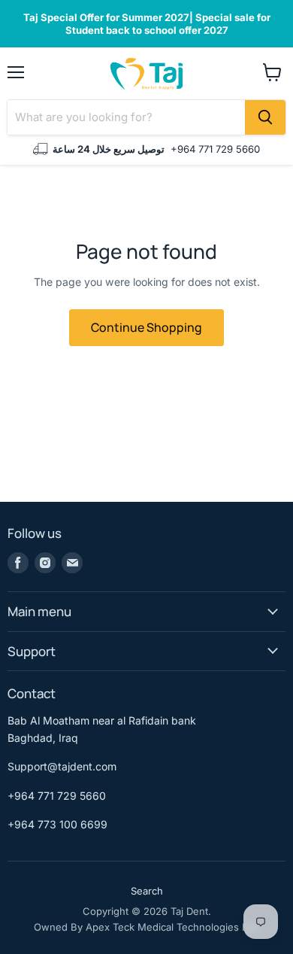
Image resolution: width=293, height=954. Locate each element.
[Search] (265, 117)
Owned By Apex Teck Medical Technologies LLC (147, 927)
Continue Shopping (146, 327)
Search (147, 891)
